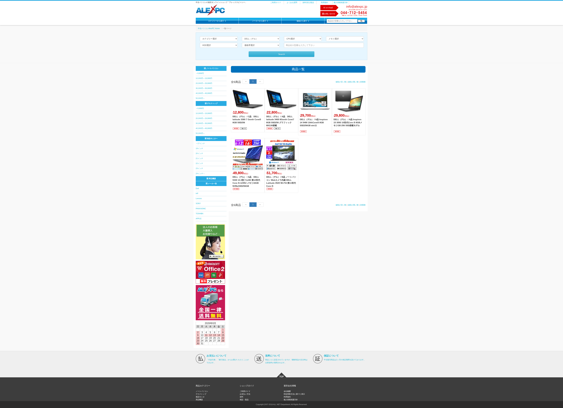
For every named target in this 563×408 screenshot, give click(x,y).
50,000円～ (200, 98)
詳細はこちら (247, 110)
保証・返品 (244, 400)
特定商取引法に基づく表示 (294, 394)
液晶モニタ (200, 397)
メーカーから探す (259, 21)
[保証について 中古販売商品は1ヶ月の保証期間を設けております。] (317, 359)
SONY (198, 203)
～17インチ (200, 143)
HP (197, 193)
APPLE (198, 219)
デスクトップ (212, 103)
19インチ (199, 148)
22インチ (199, 163)
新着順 (363, 82)
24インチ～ (200, 174)
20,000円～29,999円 (204, 83)
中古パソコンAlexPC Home (209, 28)
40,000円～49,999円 (204, 93)
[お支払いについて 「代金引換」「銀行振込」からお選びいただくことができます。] (200, 359)
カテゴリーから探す (216, 21)
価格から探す (302, 21)
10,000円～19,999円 (204, 78)
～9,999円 (200, 73)
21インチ (199, 158)
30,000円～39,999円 (204, 88)
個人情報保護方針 (341, 2)
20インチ (199, 153)
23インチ (199, 168)
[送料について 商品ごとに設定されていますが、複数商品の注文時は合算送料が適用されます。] (259, 359)
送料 (241, 397)
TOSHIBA (199, 214)
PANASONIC (201, 209)
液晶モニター (212, 138)
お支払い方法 (245, 394)
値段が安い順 (341, 82)
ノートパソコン (212, 68)
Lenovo (199, 198)
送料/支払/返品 (308, 2)
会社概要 (287, 391)
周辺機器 (212, 179)
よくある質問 (292, 2)
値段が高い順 (353, 82)
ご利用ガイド (275, 2)
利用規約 (324, 2)
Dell (197, 188)
